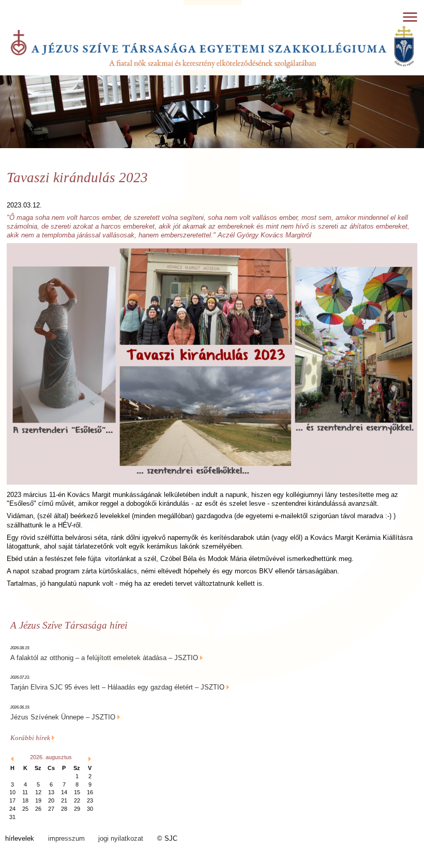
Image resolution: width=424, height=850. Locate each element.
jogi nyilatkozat (120, 838)
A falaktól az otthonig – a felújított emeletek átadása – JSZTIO (104, 658)
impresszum (66, 838)
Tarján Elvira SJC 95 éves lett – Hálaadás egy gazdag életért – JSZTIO (117, 687)
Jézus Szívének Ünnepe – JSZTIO (62, 717)
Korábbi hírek (31, 738)
